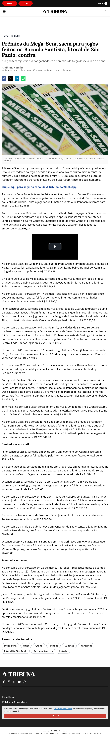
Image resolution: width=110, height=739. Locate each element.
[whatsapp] (23, 78)
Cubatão (69, 645)
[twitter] (10, 78)
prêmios (53, 645)
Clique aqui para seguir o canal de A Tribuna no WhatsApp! (39, 187)
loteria (63, 651)
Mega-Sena (10, 645)
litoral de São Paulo (15, 651)
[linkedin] (17, 78)
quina (39, 645)
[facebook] (4, 78)
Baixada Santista (43, 651)
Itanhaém (86, 645)
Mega (26, 645)
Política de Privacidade (63, 708)
